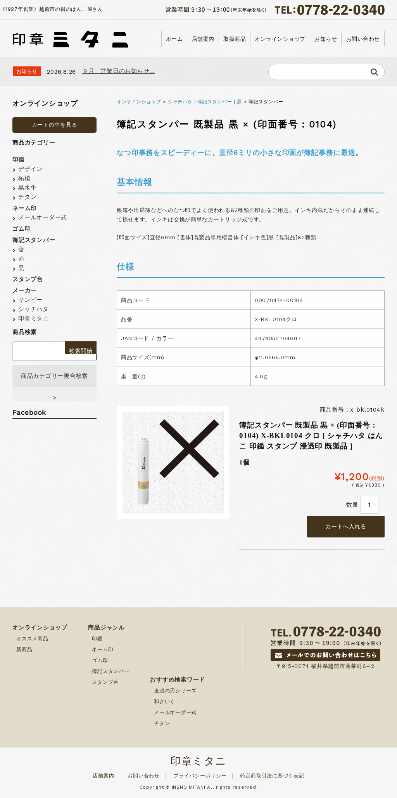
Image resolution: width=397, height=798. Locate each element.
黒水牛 (27, 187)
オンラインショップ (280, 39)
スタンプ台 (27, 279)
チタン (27, 196)
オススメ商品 (32, 639)
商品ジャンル (106, 627)
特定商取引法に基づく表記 (272, 776)
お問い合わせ (363, 39)
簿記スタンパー (214, 101)
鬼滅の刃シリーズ (175, 691)
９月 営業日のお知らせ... (118, 71)
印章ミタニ (33, 318)
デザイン (30, 168)
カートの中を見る (55, 125)
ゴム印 (21, 228)
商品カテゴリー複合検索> (54, 379)
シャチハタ (180, 101)
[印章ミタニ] (70, 37)
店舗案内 (203, 39)
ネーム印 (24, 208)
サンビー (30, 299)
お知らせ (325, 39)
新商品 (24, 649)
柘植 (24, 178)
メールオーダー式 (42, 217)
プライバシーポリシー (200, 776)
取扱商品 (234, 39)
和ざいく (164, 701)
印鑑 (18, 159)
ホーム (174, 39)
